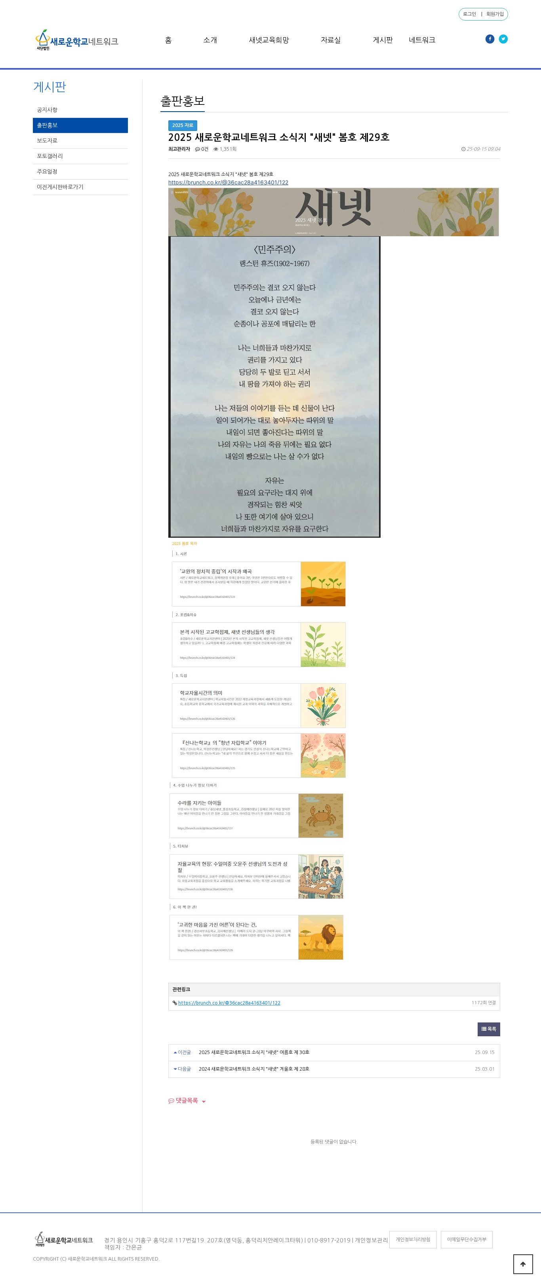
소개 (210, 40)
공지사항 (48, 110)
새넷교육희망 (269, 40)
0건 (204, 149)
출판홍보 (48, 125)
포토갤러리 (50, 156)
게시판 (383, 40)
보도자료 (48, 141)
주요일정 (48, 171)
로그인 (469, 14)
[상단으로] (523, 1264)
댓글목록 (186, 1101)
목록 (491, 1029)
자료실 (331, 40)
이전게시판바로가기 (61, 187)
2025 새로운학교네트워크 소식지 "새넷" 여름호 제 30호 (254, 1052)
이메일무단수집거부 (466, 1239)
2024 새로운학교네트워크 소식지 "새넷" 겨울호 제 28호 (254, 1069)
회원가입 (495, 14)
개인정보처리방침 (413, 1239)
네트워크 (422, 40)
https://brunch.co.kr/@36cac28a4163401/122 (228, 182)
